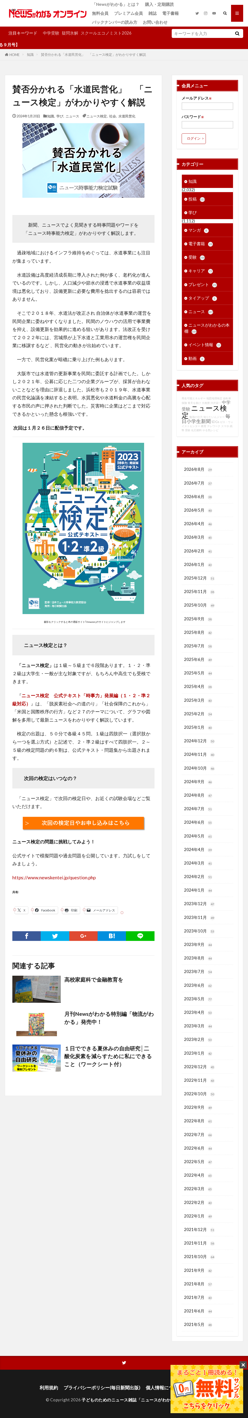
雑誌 (152, 13)
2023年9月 (198, 944)
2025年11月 (199, 591)
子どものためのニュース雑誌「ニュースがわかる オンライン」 (141, 1399)
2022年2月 (198, 1202)
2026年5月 (198, 510)
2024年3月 (198, 863)
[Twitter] (55, 936)
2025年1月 (198, 727)
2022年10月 (199, 1093)
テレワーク (213, 426)
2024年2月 (198, 876)
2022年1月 (198, 1215)
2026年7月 (198, 483)
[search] (237, 33)
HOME (14, 54)
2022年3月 (198, 1188)
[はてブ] (112, 936)
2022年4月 (198, 1175)
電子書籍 (170, 13)
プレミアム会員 (128, 13)
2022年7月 (198, 1134)
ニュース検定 (96, 116)
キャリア (200, 270)
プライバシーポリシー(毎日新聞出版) (102, 1387)
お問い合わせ (155, 22)
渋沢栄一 (215, 402)
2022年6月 (198, 1148)
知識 (30, 54)
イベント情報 (204, 344)
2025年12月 (199, 577)
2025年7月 (198, 645)
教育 (203, 426)
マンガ (197, 230)
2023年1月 (198, 1053)
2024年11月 (199, 754)
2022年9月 (198, 1107)
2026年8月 (198, 469)
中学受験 (51, 33)
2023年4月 (198, 1012)
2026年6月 (198, 496)
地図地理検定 (214, 398)
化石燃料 (196, 430)
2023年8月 (198, 957)
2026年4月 (198, 523)
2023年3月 (198, 1025)
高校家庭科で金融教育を (94, 979)
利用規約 (49, 1387)
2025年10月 (199, 605)
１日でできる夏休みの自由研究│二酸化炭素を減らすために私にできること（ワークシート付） (108, 1056)
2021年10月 (199, 1256)
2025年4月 (198, 686)
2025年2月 (198, 713)
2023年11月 (199, 917)
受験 (196, 257)
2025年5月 (198, 672)
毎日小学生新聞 (206, 418)
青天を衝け (194, 402)
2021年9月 (198, 1270)
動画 (195, 358)
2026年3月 (198, 537)
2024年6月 (198, 822)
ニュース (72, 116)
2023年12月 (199, 903)
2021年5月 (198, 1324)
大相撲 (206, 402)
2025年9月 (198, 618)
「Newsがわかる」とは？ (116, 4)
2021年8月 (198, 1283)
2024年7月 (198, 808)
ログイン (194, 138)
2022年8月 (198, 1120)
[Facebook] (26, 936)
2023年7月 (198, 971)
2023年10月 (199, 930)
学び (59, 116)
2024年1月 (198, 890)
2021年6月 (198, 1310)
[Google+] (83, 936)
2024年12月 (199, 740)
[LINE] (140, 936)
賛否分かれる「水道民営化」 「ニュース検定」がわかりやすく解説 (93, 54)
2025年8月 (198, 632)
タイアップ (202, 298)
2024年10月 (199, 768)
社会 (112, 116)
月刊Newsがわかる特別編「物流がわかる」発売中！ (109, 1018)
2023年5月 (198, 998)
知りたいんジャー (214, 416)
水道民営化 (126, 116)
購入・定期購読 (159, 4)
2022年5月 (198, 1161)
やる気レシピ (210, 430)
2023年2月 (198, 1039)
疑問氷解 (70, 33)
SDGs (215, 422)
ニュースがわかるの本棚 (207, 328)
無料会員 (100, 13)
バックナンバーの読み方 (114, 22)
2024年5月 (198, 835)
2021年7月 (198, 1297)
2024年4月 (198, 849)
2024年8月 (198, 795)
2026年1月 (198, 564)
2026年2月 (198, 550)
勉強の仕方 (196, 416)
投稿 (196, 198)
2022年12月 (199, 1066)
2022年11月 (199, 1080)
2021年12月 (199, 1229)
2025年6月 (198, 659)
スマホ (225, 426)
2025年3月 (198, 700)
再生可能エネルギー (194, 398)
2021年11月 (199, 1243)
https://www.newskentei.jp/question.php (54, 877)
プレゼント (202, 284)
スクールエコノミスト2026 (106, 33)
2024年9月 (198, 781)
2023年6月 (198, 985)
